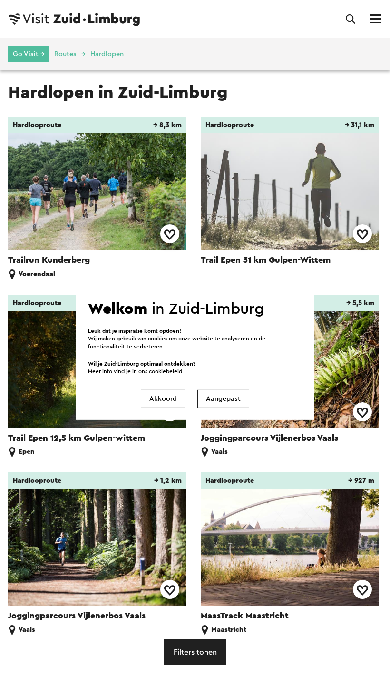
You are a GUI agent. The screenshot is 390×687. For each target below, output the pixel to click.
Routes (65, 54)
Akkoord (163, 398)
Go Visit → (29, 54)
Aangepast (223, 398)
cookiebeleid (165, 371)
